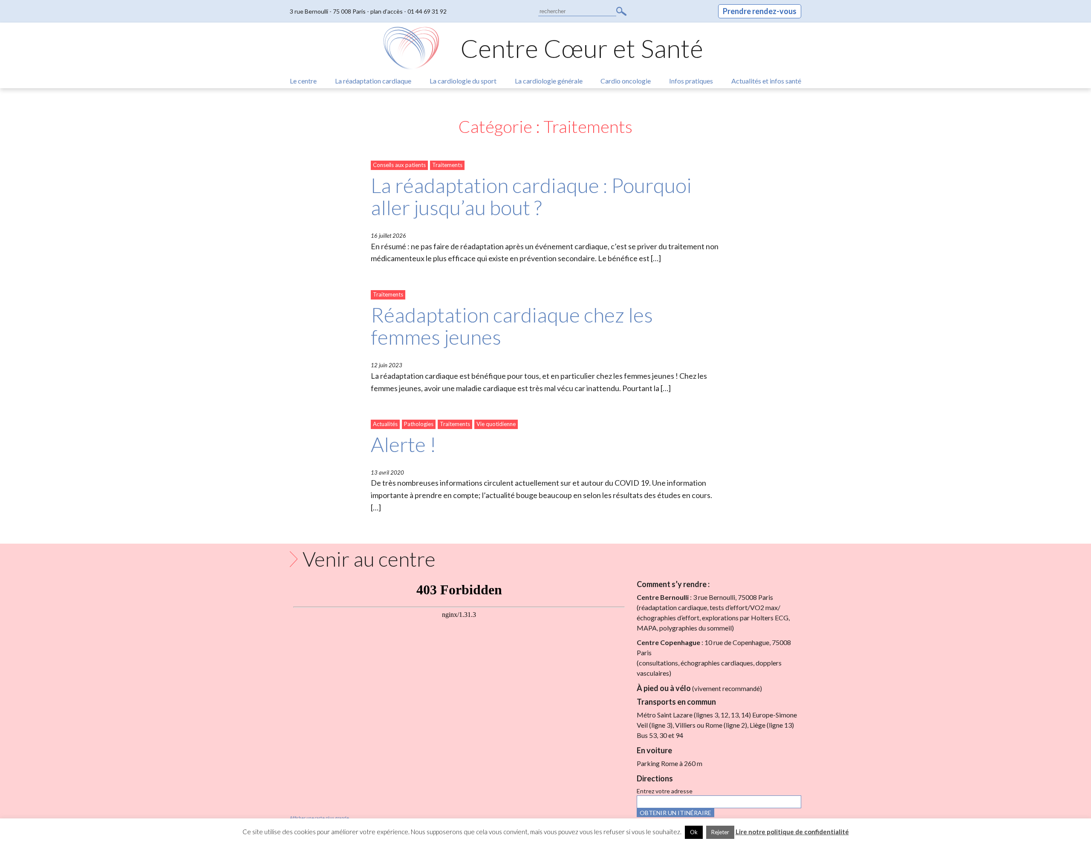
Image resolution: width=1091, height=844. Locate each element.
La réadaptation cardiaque (373, 81)
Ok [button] (694, 832)
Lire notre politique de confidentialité (792, 831)
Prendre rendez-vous (760, 11)
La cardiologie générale (549, 81)
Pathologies (418, 424)
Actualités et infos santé (766, 81)
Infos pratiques (691, 81)
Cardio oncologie (625, 81)
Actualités (385, 424)
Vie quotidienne (496, 424)
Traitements (447, 164)
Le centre (303, 81)
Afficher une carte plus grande (319, 817)
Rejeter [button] (720, 832)
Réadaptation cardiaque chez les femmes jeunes (512, 325)
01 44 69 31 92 (427, 11)
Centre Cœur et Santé (581, 48)
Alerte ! (403, 444)
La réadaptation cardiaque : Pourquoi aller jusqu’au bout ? (531, 196)
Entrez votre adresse (665, 791)
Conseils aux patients (399, 164)
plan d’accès (386, 11)
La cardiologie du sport (463, 81)
